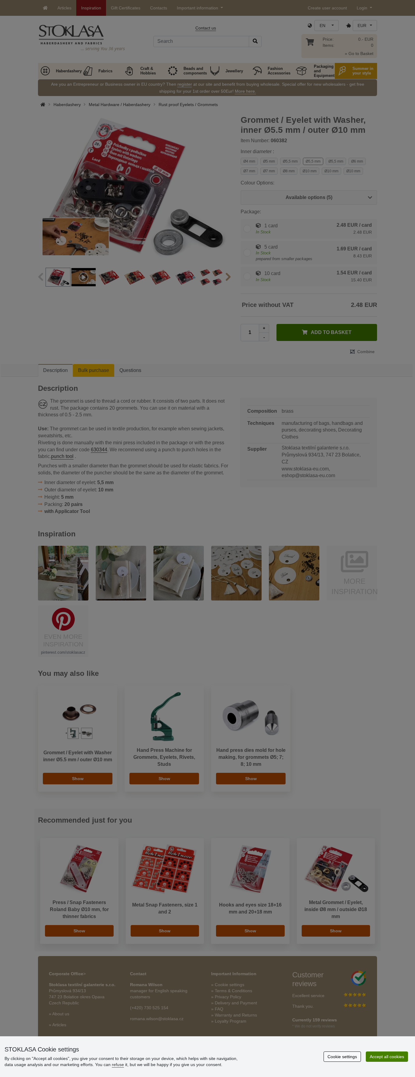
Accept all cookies (387, 1056)
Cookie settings (342, 1056)
